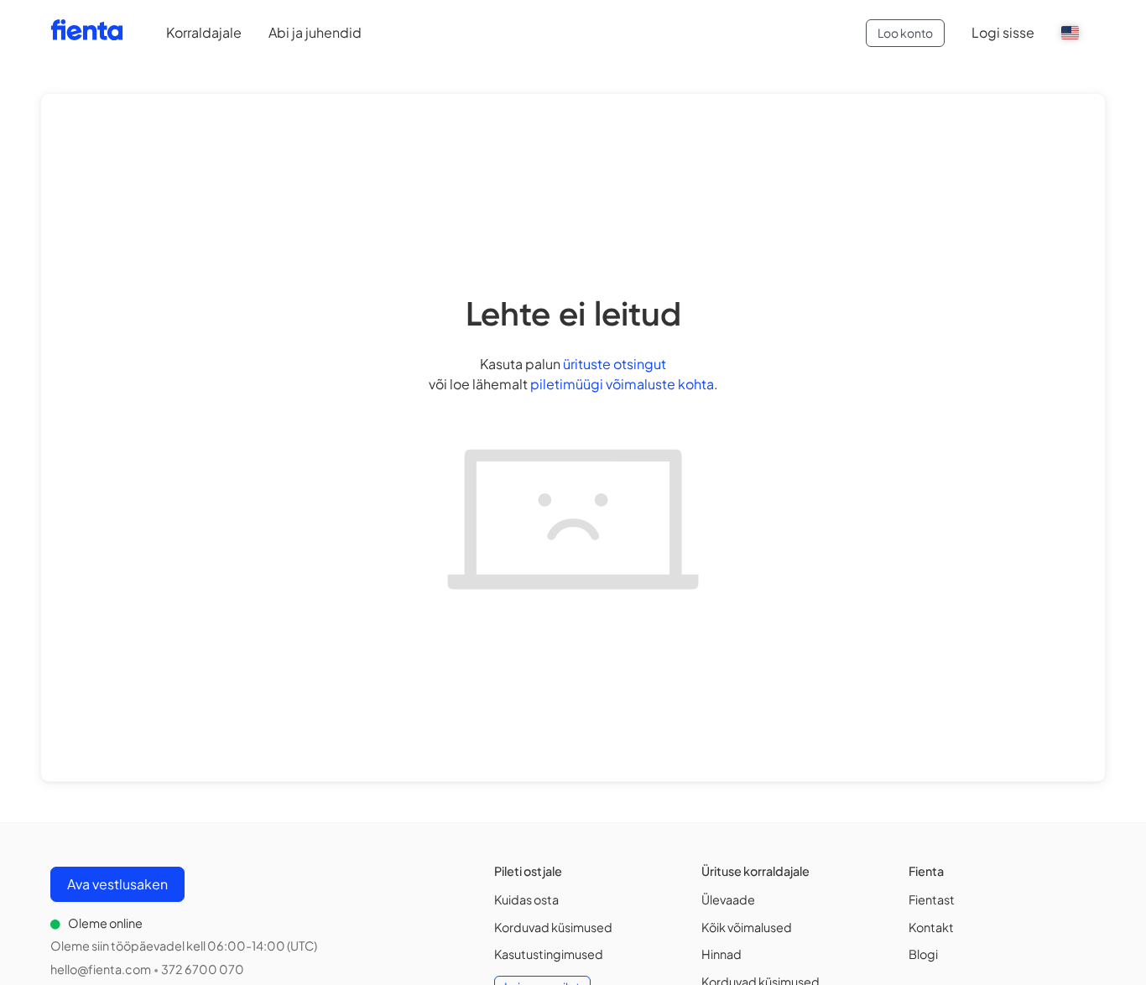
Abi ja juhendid (315, 32)
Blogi (923, 954)
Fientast (932, 899)
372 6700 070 (202, 969)
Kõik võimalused (746, 927)
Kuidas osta (526, 899)
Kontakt (931, 927)
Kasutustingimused (548, 954)
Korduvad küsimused (553, 927)
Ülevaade (728, 899)
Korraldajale (204, 32)
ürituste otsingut (614, 364)
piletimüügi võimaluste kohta (622, 384)
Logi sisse (1002, 32)
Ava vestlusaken (117, 884)
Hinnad (721, 954)
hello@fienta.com (100, 969)
